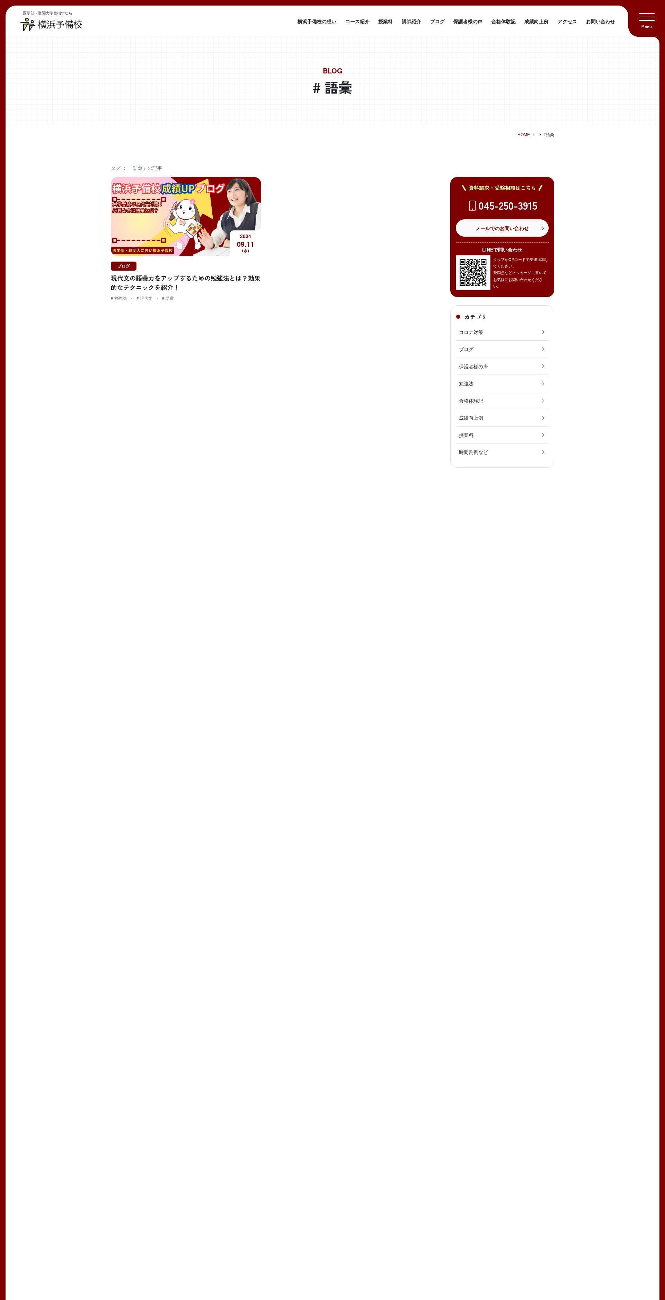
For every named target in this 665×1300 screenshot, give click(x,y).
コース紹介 (357, 21)
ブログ (437, 21)
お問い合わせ (600, 21)
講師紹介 (411, 21)
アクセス (567, 21)
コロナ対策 (471, 331)
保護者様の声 (467, 21)
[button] (646, 18)
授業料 (385, 21)
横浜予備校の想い (317, 21)
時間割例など (473, 451)
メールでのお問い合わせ (502, 228)
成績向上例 (536, 21)
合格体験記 (503, 21)
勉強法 (466, 383)
